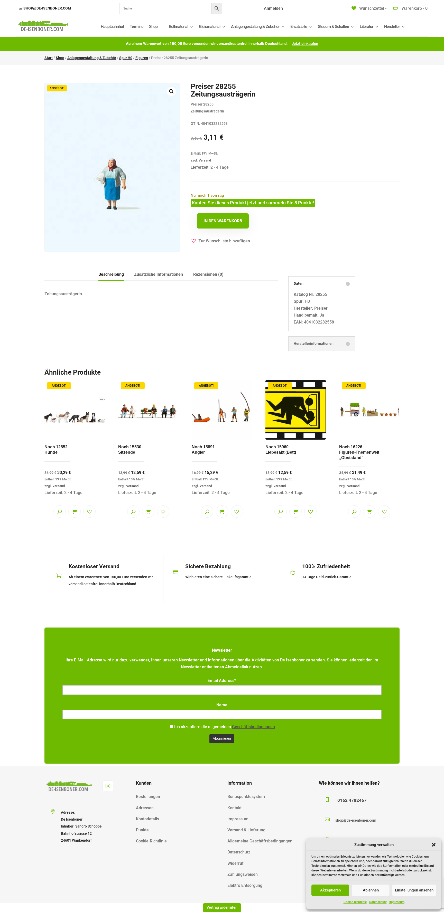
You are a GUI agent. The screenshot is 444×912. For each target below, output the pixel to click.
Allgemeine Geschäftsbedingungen (259, 841)
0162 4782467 (352, 800)
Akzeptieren (330, 890)
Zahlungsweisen (242, 874)
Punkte (142, 830)
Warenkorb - (414, 8)
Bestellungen (148, 796)
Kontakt (234, 807)
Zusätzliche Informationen (158, 274)
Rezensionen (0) (208, 274)
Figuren (141, 58)
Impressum (396, 902)
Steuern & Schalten (333, 26)
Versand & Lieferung (246, 830)
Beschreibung (111, 274)
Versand (205, 160)
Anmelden (273, 8)
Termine (136, 26)
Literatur (366, 26)
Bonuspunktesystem (246, 796)
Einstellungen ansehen (414, 890)
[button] (433, 844)
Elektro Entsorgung (244, 885)
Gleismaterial (209, 26)
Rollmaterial (178, 26)
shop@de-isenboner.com (47, 8)
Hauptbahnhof (112, 26)
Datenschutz (378, 902)
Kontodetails (147, 818)
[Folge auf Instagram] (108, 786)
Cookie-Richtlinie (355, 902)
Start (48, 58)
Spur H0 (125, 58)
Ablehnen (371, 890)
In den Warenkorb (222, 220)
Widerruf (235, 863)
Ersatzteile (298, 26)
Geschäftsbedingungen (253, 726)
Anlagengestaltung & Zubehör (255, 26)
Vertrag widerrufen (222, 907)
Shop (153, 26)
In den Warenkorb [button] (74, 511)
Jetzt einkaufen (305, 43)
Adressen (145, 807)
